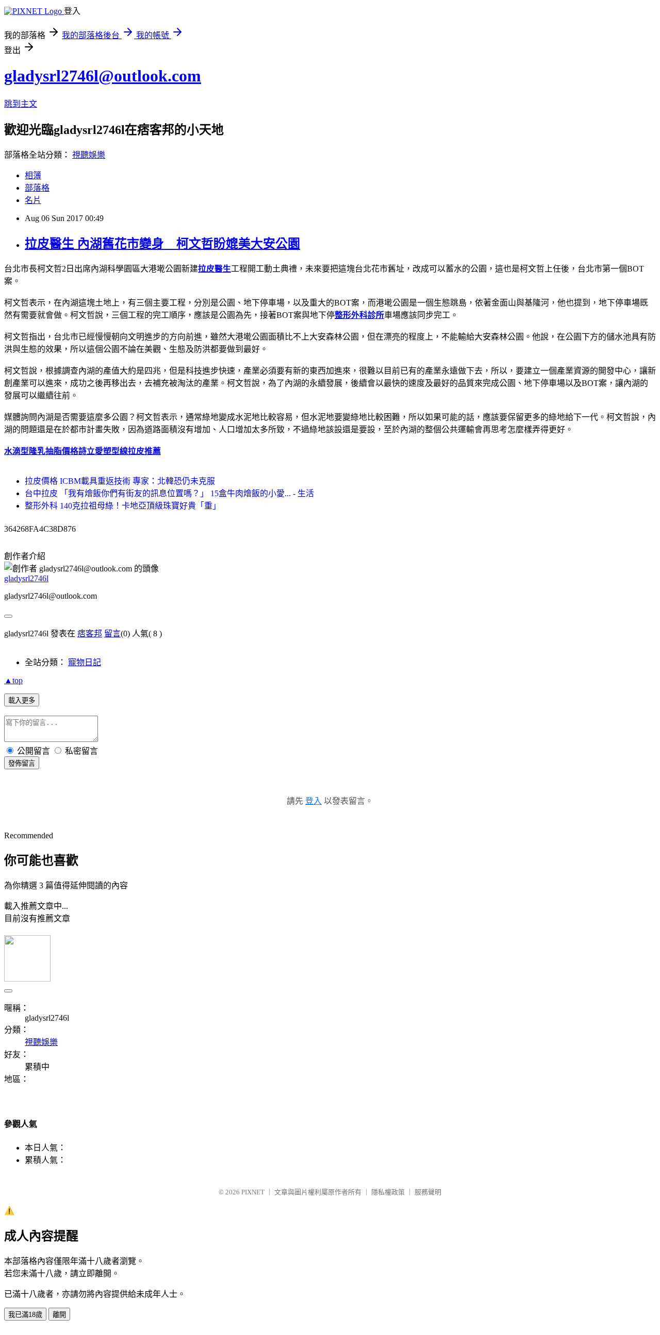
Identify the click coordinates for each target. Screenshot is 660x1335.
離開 (59, 1315)
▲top (13, 680)
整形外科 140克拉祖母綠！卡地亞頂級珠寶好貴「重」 (123, 505)
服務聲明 (428, 1192)
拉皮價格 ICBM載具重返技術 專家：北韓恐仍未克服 (120, 481)
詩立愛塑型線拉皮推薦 (119, 451)
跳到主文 (20, 103)
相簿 (33, 175)
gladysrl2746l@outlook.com (102, 75)
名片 (33, 200)
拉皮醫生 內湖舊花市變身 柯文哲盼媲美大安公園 (162, 243)
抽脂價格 (61, 451)
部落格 (37, 187)
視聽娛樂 (88, 154)
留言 (112, 633)
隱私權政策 (388, 1192)
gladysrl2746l (26, 578)
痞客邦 (89, 633)
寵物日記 (84, 662)
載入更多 (21, 700)
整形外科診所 (359, 315)
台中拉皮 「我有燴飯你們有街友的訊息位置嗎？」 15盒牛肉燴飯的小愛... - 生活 (169, 493)
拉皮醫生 (214, 268)
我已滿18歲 (25, 1315)
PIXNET (253, 1192)
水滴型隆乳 (24, 451)
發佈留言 (21, 763)
